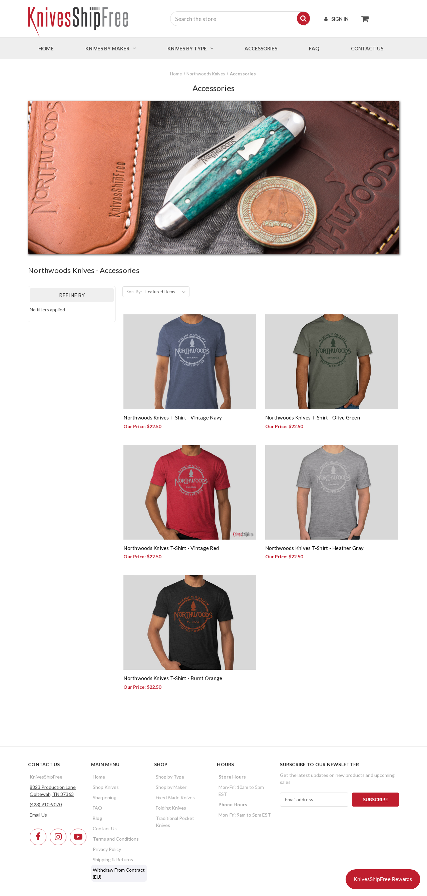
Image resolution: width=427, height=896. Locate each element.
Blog (97, 818)
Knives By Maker (107, 48)
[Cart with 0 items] (363, 18)
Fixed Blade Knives (175, 797)
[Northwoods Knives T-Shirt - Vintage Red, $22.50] (189, 492)
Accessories (261, 48)
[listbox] (166, 292)
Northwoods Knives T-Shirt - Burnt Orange (172, 678)
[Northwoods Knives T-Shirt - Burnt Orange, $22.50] (189, 622)
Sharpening (104, 797)
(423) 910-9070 (46, 804)
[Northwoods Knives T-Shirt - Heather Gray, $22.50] (331, 492)
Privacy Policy (107, 849)
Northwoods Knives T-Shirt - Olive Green (312, 417)
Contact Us (105, 828)
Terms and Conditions (116, 839)
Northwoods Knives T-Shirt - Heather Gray (314, 548)
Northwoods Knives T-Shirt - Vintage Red (171, 548)
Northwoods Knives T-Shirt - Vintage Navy (172, 417)
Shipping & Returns (113, 859)
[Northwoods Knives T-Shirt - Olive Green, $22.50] (331, 361)
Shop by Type (170, 777)
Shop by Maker (171, 787)
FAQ (314, 48)
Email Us (38, 815)
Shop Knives (106, 787)
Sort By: (134, 291)
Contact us (367, 48)
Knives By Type (187, 48)
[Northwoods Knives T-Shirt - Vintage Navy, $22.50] (189, 361)
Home (46, 48)
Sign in (340, 19)
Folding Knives (171, 808)
